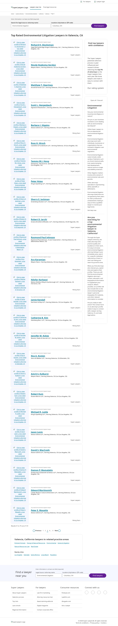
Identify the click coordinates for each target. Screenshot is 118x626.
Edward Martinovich (41, 490)
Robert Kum (37, 393)
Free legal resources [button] (49, 7)
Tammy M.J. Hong (40, 161)
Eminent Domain (20, 543)
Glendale (26, 555)
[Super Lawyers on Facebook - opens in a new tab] (86, 592)
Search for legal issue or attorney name (24, 23)
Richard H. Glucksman (42, 44)
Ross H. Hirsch (38, 143)
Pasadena (53, 555)
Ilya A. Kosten (38, 355)
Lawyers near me (35, 7)
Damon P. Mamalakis (42, 470)
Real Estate (34, 546)
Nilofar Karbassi (39, 279)
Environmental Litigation (31, 13)
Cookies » (104, 623)
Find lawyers (99, 26)
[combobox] (31, 26)
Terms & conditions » (82, 623)
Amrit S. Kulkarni (40, 373)
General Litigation (63, 543)
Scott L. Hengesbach (41, 105)
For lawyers (41, 587)
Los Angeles (18, 555)
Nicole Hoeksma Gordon (43, 64)
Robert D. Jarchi (39, 219)
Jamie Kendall (38, 299)
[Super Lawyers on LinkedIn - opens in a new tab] (105, 592)
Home (12, 13)
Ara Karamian (38, 259)
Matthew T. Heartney (42, 85)
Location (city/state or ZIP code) (62, 23)
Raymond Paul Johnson (43, 237)
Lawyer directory (20, 13)
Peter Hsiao (37, 181)
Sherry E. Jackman (40, 199)
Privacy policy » (95, 623)
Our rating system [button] (96, 88)
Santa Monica (35, 555)
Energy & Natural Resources (36, 543)
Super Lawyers (17, 587)
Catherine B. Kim (39, 317)
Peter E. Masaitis (39, 510)
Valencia (47, 13)
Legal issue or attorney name (45, 572)
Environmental (51, 543)
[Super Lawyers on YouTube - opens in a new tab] (99, 592)
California (41, 13)
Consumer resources (69, 587)
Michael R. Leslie (39, 411)
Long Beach (45, 555)
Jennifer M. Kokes (40, 335)
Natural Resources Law (22, 546)
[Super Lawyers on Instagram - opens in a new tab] (93, 592)
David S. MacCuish (40, 450)
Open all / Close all (97, 100)
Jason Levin (37, 432)
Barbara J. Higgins (40, 125)
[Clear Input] (49, 26)
